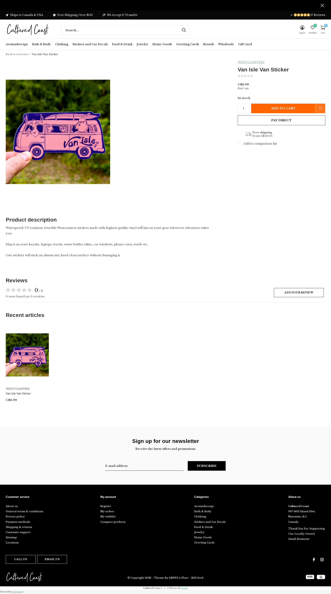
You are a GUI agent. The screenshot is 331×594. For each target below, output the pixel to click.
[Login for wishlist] (320, 108)
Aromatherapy (17, 44)
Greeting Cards (187, 44)
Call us (20, 559)
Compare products (112, 522)
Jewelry (142, 44)
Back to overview (17, 54)
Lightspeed (17, 592)
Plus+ (185, 577)
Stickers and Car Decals (90, 44)
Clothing (61, 44)
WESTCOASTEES (251, 62)
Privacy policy (15, 516)
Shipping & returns (19, 527)
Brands (208, 44)
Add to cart (283, 108)
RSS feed (197, 577)
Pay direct (281, 120)
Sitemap (11, 537)
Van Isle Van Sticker (18, 393)
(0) (255, 76)
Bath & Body (41, 44)
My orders (107, 511)
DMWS (173, 577)
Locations (12, 542)
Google (184, 588)
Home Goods (162, 44)
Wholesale (226, 44)
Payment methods (18, 522)
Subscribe (206, 466)
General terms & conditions (24, 511)
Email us (52, 559)
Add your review (298, 292)
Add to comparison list (260, 143)
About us (12, 506)
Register (105, 506)
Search (184, 30)
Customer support (18, 532)
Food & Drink (122, 44)
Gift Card (245, 44)
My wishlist (108, 516)
